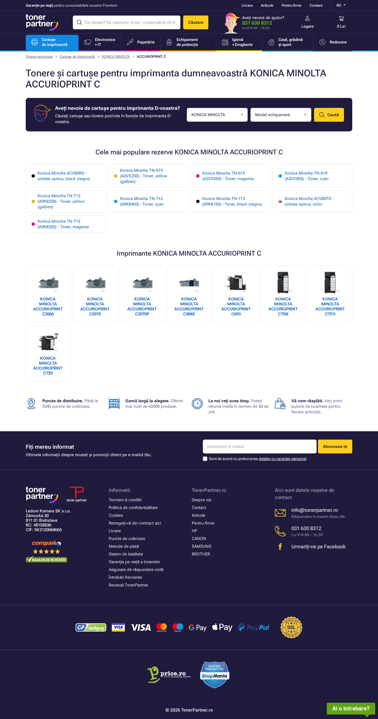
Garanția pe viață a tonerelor (134, 561)
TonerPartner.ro (209, 490)
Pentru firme (291, 5)
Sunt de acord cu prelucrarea (257, 458)
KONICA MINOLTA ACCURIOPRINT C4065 (189, 306)
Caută (333, 114)
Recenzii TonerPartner (128, 585)
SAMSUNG (201, 546)
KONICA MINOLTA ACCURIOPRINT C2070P (142, 306)
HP (194, 530)
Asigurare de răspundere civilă (136, 569)
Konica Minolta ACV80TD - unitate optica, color (309, 201)
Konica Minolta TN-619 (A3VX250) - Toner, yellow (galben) (143, 176)
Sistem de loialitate (126, 554)
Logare (307, 26)
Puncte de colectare (127, 538)
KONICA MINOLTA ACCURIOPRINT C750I (283, 306)
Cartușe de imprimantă (77, 56)
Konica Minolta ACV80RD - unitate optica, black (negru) (64, 176)
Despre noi (201, 499)
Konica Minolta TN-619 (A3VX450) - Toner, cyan (306, 176)
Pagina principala (39, 56)
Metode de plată (124, 546)
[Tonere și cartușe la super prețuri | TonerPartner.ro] (42, 22)
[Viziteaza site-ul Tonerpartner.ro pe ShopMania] (215, 676)
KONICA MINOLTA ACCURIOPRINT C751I (330, 306)
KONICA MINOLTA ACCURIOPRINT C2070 (95, 306)
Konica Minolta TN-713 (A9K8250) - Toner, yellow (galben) (61, 201)
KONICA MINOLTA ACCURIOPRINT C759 (48, 366)
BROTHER (201, 554)
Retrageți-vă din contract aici (135, 523)
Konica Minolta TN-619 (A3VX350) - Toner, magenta (228, 176)
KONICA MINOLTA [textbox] (208, 114)
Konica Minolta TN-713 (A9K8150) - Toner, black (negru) (232, 201)
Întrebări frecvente (125, 577)
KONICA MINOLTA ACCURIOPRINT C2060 (48, 306)
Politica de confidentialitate (133, 507)
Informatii (119, 490)
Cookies (116, 515)
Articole (267, 5)
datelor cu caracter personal (282, 458)
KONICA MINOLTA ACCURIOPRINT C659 (236, 306)
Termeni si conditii (125, 499)
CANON (199, 538)
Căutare (195, 22)
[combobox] (217, 115)
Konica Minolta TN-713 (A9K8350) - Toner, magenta (63, 224)
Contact (316, 5)
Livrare (247, 5)
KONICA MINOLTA (116, 56)
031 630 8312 (257, 23)
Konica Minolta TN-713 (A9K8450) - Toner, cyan (142, 201)
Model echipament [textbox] (272, 114)
